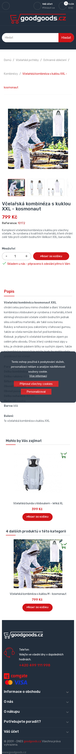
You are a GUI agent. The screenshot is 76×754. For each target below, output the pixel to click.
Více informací (38, 375)
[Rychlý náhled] (9, 452)
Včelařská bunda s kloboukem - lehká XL (38, 503)
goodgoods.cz (32, 741)
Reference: (9, 223)
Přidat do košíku (51, 256)
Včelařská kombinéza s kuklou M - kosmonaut (38, 594)
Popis (9, 291)
